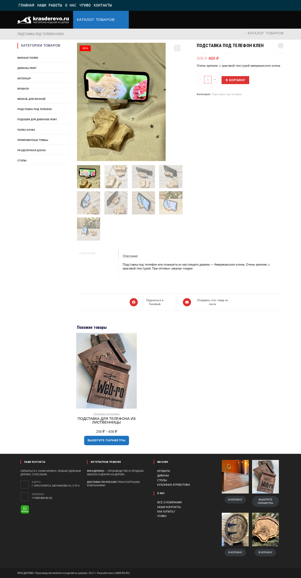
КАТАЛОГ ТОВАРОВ (266, 33)
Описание (87, 253)
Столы (22, 160)
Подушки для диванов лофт (37, 119)
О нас (70, 5)
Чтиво (85, 5)
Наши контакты (169, 507)
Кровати (23, 88)
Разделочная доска (31, 150)
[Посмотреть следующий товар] (281, 45)
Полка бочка (26, 129)
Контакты (103, 5)
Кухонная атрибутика (173, 484)
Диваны (163, 475)
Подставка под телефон (227, 94)
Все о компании (169, 502)
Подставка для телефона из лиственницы (107, 420)
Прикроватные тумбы (32, 140)
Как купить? (166, 511)
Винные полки (27, 57)
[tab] (97, 253)
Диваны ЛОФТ (26, 68)
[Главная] (241, 33)
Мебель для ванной (31, 99)
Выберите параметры (107, 440)
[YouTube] (278, 5)
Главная (26, 5)
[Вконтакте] (257, 5)
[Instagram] (268, 5)
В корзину (235, 80)
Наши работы (49, 5)
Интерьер (24, 78)
